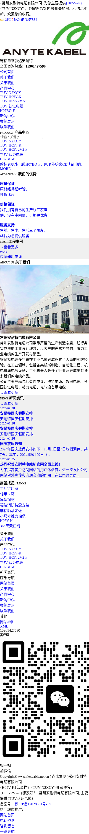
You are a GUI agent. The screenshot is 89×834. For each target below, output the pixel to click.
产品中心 (7, 88)
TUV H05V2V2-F (13, 101)
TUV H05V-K (10, 97)
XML (4, 626)
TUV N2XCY (10, 93)
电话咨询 (7, 821)
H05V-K (6, 521)
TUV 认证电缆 (11, 106)
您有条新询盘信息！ (21, 20)
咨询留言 (7, 826)
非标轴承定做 (11, 511)
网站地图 (7, 622)
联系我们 (7, 127)
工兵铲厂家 (9, 489)
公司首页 (7, 72)
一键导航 (7, 832)
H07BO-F (7, 111)
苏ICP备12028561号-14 (33, 804)
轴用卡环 (7, 494)
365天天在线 (10, 526)
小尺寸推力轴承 (13, 516)
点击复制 (59, 776)
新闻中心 (7, 116)
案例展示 (7, 121)
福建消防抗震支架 (14, 505)
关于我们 (7, 77)
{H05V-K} (74, 3)
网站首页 (7, 583)
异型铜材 (7, 500)
